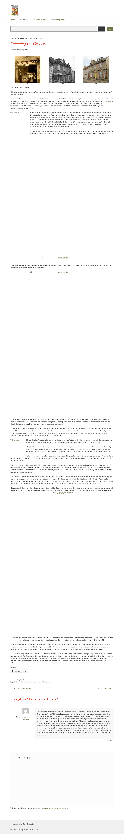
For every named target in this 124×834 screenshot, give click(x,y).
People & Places (22, 38)
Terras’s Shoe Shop (105, 688)
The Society (23, 20)
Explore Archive (40, 20)
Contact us (14, 824)
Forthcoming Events (57, 20)
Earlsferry (17, 682)
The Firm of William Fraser (21, 688)
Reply (109, 741)
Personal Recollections (29, 682)
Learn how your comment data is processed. (52, 808)
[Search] (101, 28)
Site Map (22, 824)
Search (12, 25)
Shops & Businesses (44, 682)
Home (12, 20)
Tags (110, 29)
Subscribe (30, 824)
